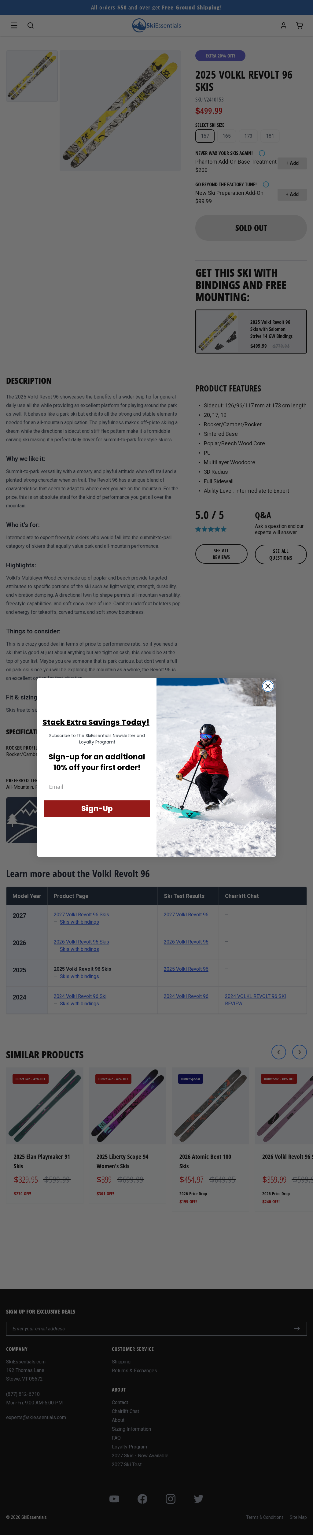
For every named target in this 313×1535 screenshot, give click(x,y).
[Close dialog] (268, 686)
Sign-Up (97, 808)
